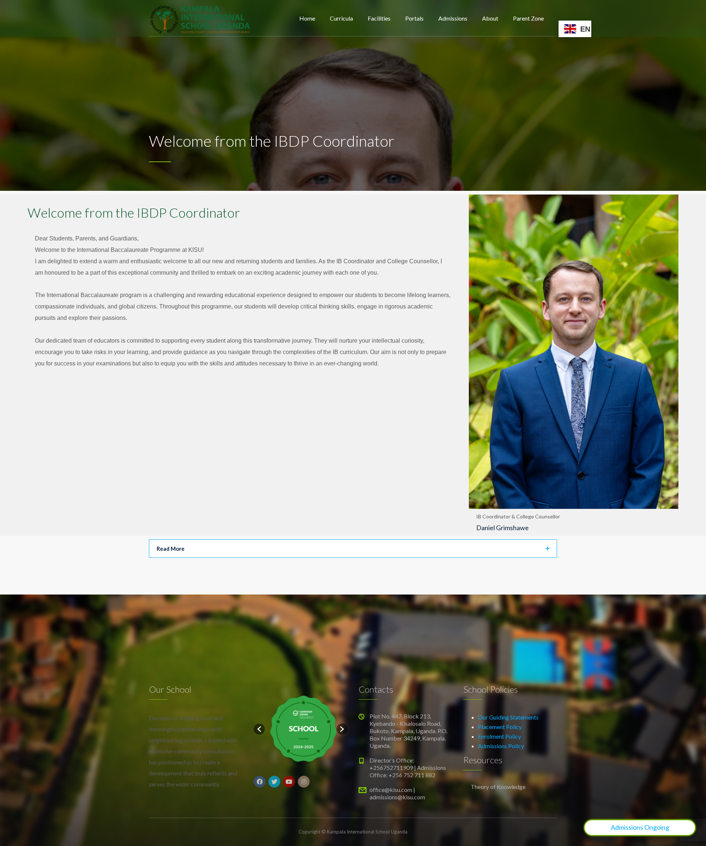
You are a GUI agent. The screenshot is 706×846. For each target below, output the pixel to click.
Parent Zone (528, 18)
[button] (259, 729)
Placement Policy (500, 726)
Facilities (379, 18)
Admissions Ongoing (640, 827)
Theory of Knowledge (498, 786)
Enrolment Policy (499, 736)
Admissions (452, 18)
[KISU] (200, 18)
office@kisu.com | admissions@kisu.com (397, 793)
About (490, 18)
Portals (414, 18)
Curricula (341, 18)
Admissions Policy (501, 745)
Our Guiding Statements (508, 717)
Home (307, 18)
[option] (301, 729)
